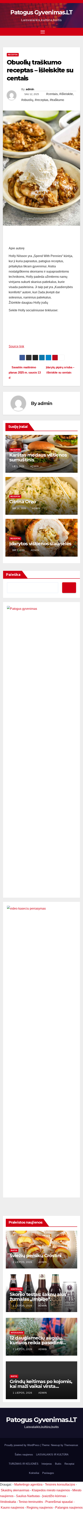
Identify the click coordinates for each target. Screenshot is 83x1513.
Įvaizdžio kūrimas (54, 1496)
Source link (16, 346)
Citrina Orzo (22, 501)
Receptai (13, 55)
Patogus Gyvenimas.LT (41, 12)
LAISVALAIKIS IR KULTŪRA (52, 1454)
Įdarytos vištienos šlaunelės (40, 543)
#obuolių (27, 100)
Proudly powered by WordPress (22, 1445)
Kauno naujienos (12, 1507)
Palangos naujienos (69, 1507)
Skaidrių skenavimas (15, 1490)
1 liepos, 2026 (23, 1393)
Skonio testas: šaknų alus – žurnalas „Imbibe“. (39, 1297)
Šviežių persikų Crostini (35, 1255)
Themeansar (71, 1445)
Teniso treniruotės (31, 1501)
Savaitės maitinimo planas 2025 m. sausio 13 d (25, 372)
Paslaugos (48, 1473)
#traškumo (57, 100)
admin (30, 89)
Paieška (13, 575)
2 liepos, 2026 (23, 1262)
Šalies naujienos (24, 1454)
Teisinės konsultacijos (60, 1484)
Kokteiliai (16, 1289)
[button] (78, 31)
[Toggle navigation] (42, 32)
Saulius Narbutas (28, 1496)
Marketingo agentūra (28, 1484)
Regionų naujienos (40, 1507)
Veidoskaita (8, 1501)
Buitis (14, 1250)
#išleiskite (66, 94)
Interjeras (17, 1333)
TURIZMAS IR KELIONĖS (23, 1463)
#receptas (41, 100)
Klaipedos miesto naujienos (51, 1490)
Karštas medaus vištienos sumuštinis (38, 457)
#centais (52, 94)
